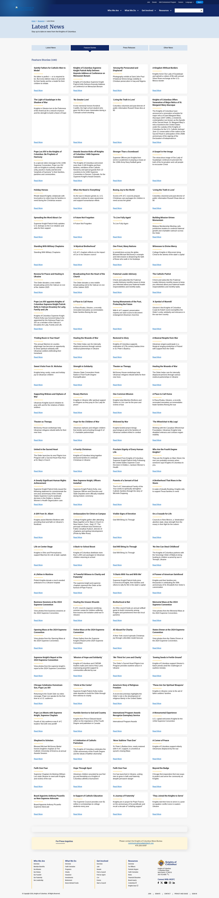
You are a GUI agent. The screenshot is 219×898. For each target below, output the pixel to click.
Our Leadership (38, 880)
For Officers (131, 866)
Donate (154, 2)
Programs (68, 869)
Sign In (199, 2)
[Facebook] (158, 883)
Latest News (50, 21)
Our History (37, 872)
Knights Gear (132, 886)
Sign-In (194, 894)
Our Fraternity (38, 877)
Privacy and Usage (181, 894)
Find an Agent (101, 875)
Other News (168, 48)
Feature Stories (90, 48)
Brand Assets (132, 880)
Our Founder (37, 875)
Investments (69, 877)
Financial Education (134, 877)
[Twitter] (161, 883)
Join (148, 2)
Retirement (68, 880)
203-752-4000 (162, 874)
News (130, 875)
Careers (180, 2)
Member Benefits (39, 866)
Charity (67, 872)
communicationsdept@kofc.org (141, 843)
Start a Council (101, 883)
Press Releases (129, 48)
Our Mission (37, 869)
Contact (167, 894)
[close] (201, 10)
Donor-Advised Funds (71, 883)
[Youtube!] (165, 883)
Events (99, 880)
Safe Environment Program (167, 2)
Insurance (68, 875)
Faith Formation (70, 866)
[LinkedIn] (174, 883)
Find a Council (101, 872)
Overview (36, 864)
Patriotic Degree (133, 869)
